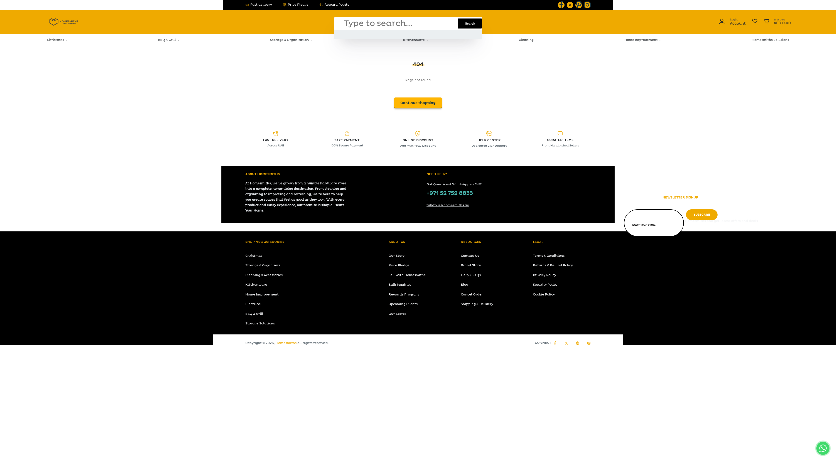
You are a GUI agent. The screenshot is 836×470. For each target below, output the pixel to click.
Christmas (55, 40)
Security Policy (545, 285)
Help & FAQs (471, 275)
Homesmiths (286, 343)
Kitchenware (414, 40)
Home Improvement (641, 40)
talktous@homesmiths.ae (447, 205)
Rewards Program (404, 294)
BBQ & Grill (167, 40)
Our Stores (397, 314)
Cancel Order (472, 294)
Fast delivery (261, 5)
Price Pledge (298, 5)
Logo (63, 22)
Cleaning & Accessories (264, 275)
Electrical (253, 304)
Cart (777, 21)
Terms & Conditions (549, 256)
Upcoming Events (403, 304)
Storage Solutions (260, 323)
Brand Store (471, 265)
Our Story (397, 256)
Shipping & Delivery (477, 304)
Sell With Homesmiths (407, 275)
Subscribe (702, 215)
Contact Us (470, 256)
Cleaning (526, 40)
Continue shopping (418, 103)
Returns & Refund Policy (553, 265)
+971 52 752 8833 (449, 193)
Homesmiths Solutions (770, 40)
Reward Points (336, 5)
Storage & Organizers (262, 265)
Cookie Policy (544, 294)
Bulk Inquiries (400, 285)
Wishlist (755, 21)
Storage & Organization (289, 40)
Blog (464, 285)
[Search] (470, 23)
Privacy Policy (544, 275)
